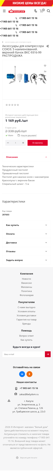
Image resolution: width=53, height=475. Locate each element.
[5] (18, 105)
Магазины (26, 286)
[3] (12, 105)
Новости (26, 278)
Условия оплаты (26, 311)
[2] (9, 105)
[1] (6, 105)
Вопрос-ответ (26, 335)
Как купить (26, 339)
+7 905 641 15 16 (28, 18)
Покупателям (26, 302)
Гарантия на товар (26, 319)
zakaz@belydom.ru (29, 394)
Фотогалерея (26, 295)
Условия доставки (26, 315)
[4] (15, 105)
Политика (26, 291)
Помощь (26, 330)
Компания (26, 273)
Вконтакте (22, 374)
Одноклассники (29, 374)
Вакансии (26, 282)
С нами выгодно (26, 307)
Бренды (26, 323)
